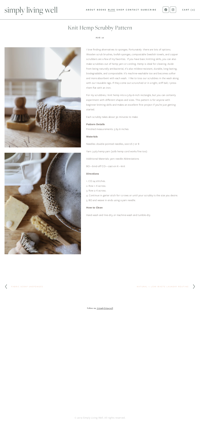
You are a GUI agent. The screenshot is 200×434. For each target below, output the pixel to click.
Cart (188, 9)
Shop (120, 9)
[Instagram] (173, 10)
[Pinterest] (166, 10)
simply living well (31, 9)
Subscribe (149, 9)
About (91, 9)
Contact (132, 9)
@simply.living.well (105, 308)
